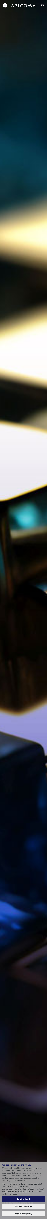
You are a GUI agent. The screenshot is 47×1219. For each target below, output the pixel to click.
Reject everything (23, 1213)
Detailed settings (23, 1206)
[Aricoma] (23, 5)
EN (42, 5)
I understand (23, 1199)
